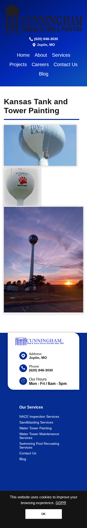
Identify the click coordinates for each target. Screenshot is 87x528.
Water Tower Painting (35, 428)
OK (43, 514)
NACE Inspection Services (39, 416)
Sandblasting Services (36, 422)
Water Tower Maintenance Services (39, 436)
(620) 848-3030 (45, 39)
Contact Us (66, 64)
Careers (40, 64)
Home (23, 55)
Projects (18, 64)
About (41, 55)
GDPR (61, 503)
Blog (43, 73)
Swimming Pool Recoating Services (39, 445)
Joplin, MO (45, 45)
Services (61, 55)
